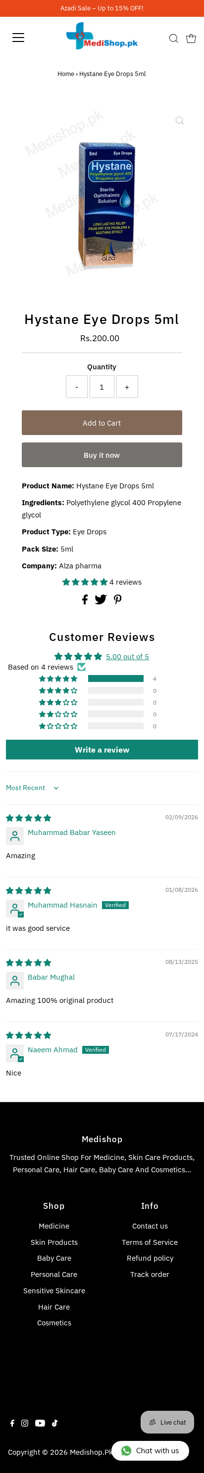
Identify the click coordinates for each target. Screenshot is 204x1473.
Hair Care (54, 1307)
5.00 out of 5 (127, 656)
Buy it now (102, 455)
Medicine (54, 1226)
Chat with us (157, 1450)
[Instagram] (25, 1423)
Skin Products (54, 1242)
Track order (149, 1274)
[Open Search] (173, 38)
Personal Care (54, 1274)
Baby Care (54, 1258)
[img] (28, 818)
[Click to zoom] (180, 120)
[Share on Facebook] (86, 601)
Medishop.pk (91, 1452)
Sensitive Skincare (54, 1290)
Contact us (150, 1226)
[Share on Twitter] (102, 601)
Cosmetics (54, 1322)
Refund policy (150, 1258)
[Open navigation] (28, 37)
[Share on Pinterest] (118, 601)
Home (65, 74)
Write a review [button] (102, 750)
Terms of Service (150, 1242)
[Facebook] (12, 1423)
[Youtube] (40, 1423)
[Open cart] (191, 37)
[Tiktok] (55, 1423)
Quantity (101, 366)
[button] (85, 582)
